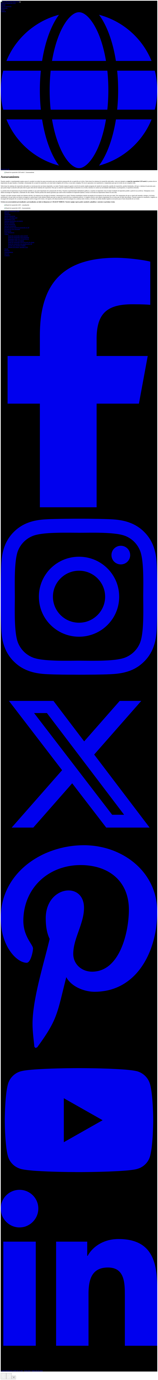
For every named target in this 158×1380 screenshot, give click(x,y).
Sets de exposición (6, 6)
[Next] (9, 1376)
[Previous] (3, 1376)
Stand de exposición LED (8, 3)
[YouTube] (79, 1189)
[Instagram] (79, 685)
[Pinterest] (79, 1050)
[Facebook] (79, 507)
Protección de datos (37, 1370)
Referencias (4, 8)
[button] (79, 167)
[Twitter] (79, 841)
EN (4, 169)
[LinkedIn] (79, 1367)
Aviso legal (27, 1370)
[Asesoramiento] (10, 1)
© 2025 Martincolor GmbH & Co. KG (12, 1370)
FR (8, 169)
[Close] (14, 1377)
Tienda (3, 9)
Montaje (3, 5)
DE (2, 169)
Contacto (3, 11)
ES (6, 169)
